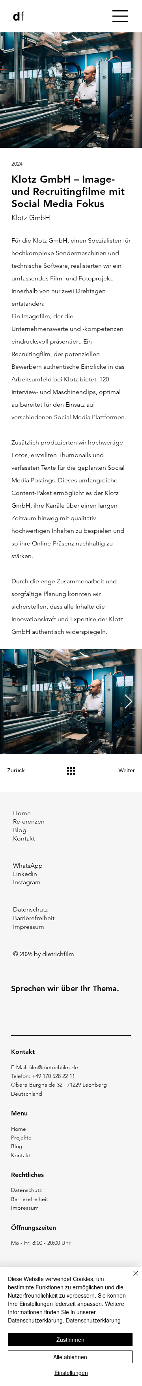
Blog (19, 830)
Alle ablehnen (70, 1357)
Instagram (27, 882)
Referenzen (29, 821)
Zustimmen (70, 1339)
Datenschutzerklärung (93, 1320)
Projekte (21, 1137)
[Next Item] (128, 702)
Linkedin (25, 874)
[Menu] (120, 16)
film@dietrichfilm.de (53, 1067)
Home (22, 813)
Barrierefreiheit (33, 918)
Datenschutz (30, 909)
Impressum (28, 926)
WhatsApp (28, 865)
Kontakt (24, 838)
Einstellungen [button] (71, 1373)
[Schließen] (130, 1277)
